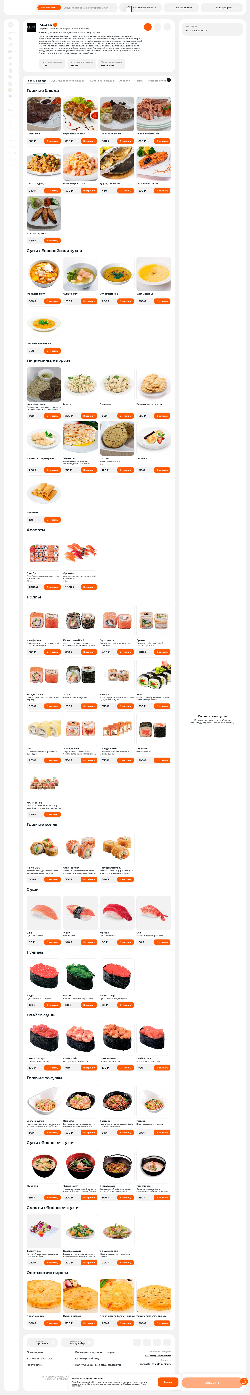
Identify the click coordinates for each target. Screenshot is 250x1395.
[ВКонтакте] (137, 1342)
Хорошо (168, 1382)
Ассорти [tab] (124, 80)
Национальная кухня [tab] (101, 80)
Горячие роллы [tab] (157, 80)
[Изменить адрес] (238, 28)
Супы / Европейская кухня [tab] (67, 80)
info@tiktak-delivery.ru (155, 1363)
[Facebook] (147, 1342)
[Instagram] (167, 1342)
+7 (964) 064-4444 (158, 1355)
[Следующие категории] (169, 80)
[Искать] (114, 7)
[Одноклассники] (157, 1342)
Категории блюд (87, 1358)
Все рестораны (49, 7)
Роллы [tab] (139, 80)
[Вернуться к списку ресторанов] (11, 25)
